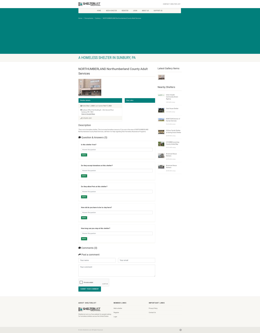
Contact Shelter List (172, 4)
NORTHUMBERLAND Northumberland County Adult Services (122, 18)
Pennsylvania (88, 18)
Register (125, 11)
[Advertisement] (130, 38)
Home (99, 11)
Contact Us (152, 312)
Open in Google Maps (88, 114)
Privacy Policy (153, 308)
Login (135, 11)
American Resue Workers (171, 155)
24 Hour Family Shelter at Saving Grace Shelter (173, 131)
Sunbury (98, 18)
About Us (145, 11)
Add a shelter (111, 11)
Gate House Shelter (172, 108)
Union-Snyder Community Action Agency (172, 97)
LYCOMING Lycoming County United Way (172, 143)
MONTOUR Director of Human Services (173, 120)
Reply (84, 155)
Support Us (158, 11)
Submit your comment (89, 289)
